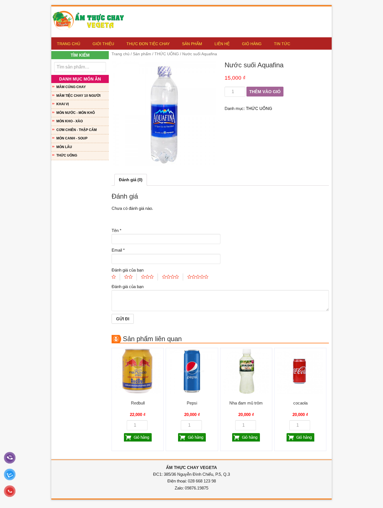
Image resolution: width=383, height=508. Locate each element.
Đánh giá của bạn (128, 270)
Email (118, 250)
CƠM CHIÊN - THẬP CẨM (76, 130)
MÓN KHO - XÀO (69, 121)
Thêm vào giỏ (265, 91)
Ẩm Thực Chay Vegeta (90, 19)
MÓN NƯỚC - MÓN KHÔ (75, 113)
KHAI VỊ (62, 104)
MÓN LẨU (64, 147)
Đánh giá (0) (130, 179)
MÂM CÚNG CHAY (71, 87)
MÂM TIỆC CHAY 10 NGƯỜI (78, 96)
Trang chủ (121, 54)
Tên (116, 230)
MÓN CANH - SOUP (71, 138)
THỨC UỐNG (166, 54)
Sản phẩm (142, 54)
